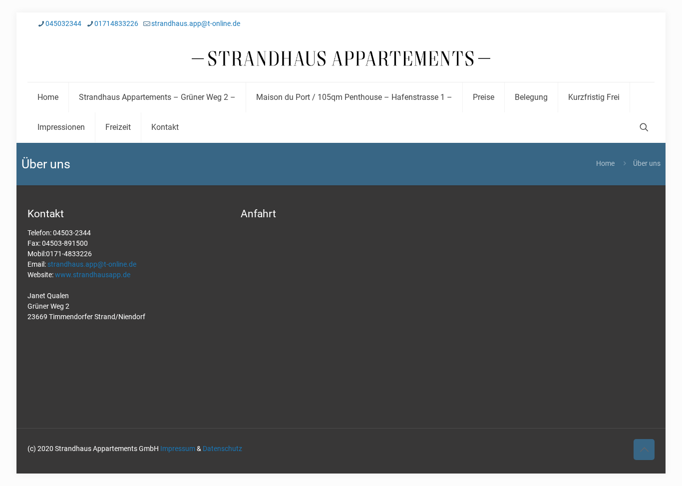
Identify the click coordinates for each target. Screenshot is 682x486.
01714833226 (116, 23)
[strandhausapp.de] (341, 58)
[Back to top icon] (644, 449)
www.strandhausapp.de (92, 275)
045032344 (63, 23)
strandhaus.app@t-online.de (195, 23)
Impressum (177, 449)
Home (605, 163)
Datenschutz (222, 449)
